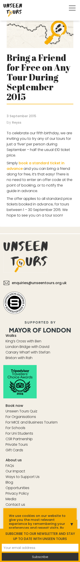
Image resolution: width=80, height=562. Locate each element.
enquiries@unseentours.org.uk (39, 282)
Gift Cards (14, 450)
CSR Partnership (19, 439)
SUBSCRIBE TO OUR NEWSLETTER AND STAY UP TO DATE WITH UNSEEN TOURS (40, 536)
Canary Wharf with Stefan (28, 352)
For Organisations (21, 416)
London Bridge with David (27, 346)
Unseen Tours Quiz (21, 411)
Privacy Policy (17, 493)
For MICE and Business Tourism (32, 422)
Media (11, 499)
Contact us (15, 504)
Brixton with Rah (19, 357)
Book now (14, 405)
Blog (9, 482)
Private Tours (17, 444)
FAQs (10, 465)
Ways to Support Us (23, 476)
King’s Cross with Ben (23, 341)
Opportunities (17, 487)
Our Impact (15, 471)
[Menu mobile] (72, 9)
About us (14, 460)
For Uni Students (19, 433)
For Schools (15, 427)
